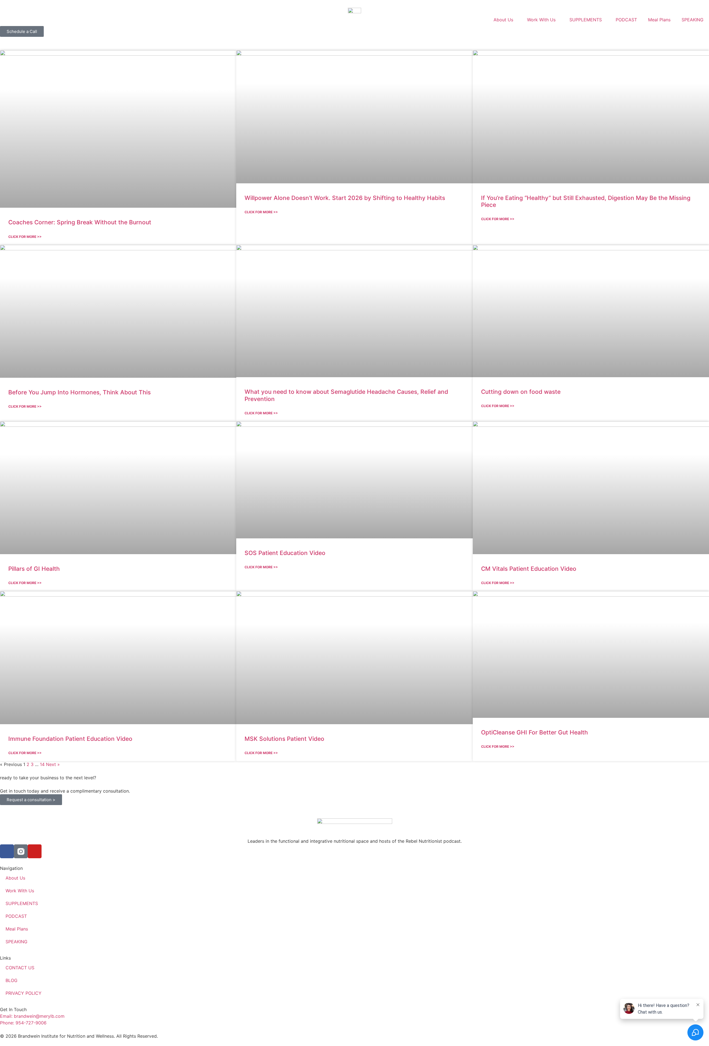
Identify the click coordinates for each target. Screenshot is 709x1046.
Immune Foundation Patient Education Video (70, 738)
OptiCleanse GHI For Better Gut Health (534, 732)
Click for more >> (25, 237)
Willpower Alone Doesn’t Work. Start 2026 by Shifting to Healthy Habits (345, 197)
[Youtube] (35, 851)
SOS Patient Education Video (285, 552)
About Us (503, 19)
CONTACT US (20, 967)
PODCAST (626, 19)
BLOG (11, 980)
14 (42, 764)
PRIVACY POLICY (24, 993)
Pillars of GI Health (34, 568)
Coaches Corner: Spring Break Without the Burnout (79, 222)
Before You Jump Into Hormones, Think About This (79, 392)
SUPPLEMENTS (585, 19)
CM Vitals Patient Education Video (528, 568)
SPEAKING (692, 19)
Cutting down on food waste (521, 391)
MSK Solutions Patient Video (284, 738)
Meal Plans (659, 19)
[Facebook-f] (7, 851)
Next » (53, 764)
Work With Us (541, 19)
